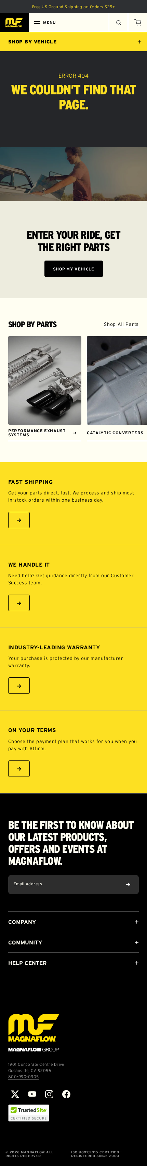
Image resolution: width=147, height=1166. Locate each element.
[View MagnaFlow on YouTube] (32, 1094)
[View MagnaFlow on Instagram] (49, 1094)
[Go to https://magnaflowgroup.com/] (33, 1032)
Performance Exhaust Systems (37, 432)
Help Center (27, 963)
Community (25, 942)
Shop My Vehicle (73, 269)
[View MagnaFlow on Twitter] (15, 1094)
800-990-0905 (23, 1076)
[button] (137, 22)
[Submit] (128, 884)
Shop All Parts (121, 324)
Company (22, 922)
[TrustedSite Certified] (28, 1113)
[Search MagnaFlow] (118, 22)
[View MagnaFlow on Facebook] (66, 1094)
